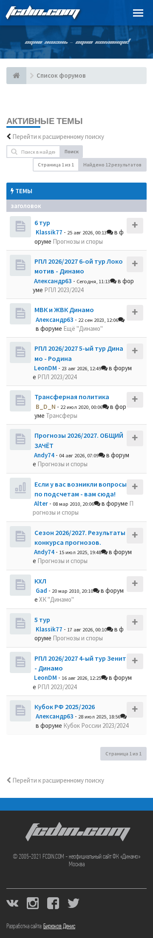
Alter (41, 503)
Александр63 (53, 281)
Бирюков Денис (59, 926)
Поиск (72, 151)
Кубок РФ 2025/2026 (64, 706)
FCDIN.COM (42, 12)
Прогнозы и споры (78, 241)
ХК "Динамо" (56, 599)
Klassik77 (49, 232)
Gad (41, 590)
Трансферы (61, 415)
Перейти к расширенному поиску (58, 136)
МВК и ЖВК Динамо (64, 309)
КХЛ (40, 581)
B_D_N (46, 407)
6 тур (42, 222)
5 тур (42, 619)
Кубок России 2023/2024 (95, 725)
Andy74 (44, 455)
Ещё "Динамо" (83, 328)
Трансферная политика (71, 396)
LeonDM (45, 368)
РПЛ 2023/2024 (63, 290)
